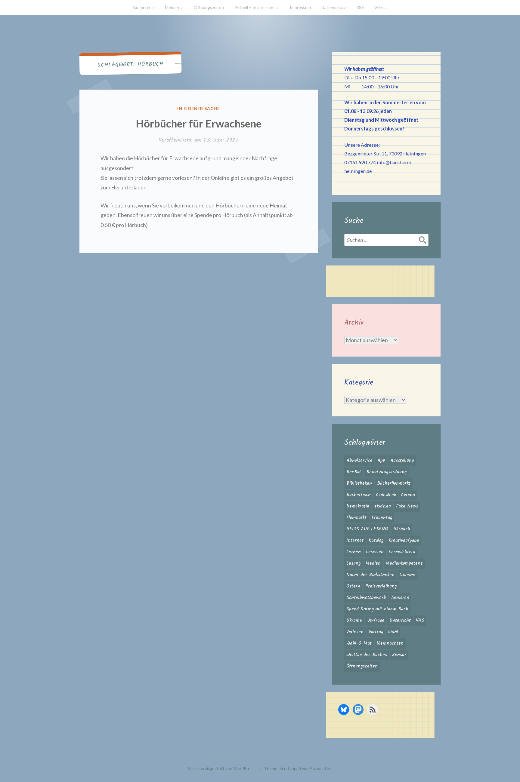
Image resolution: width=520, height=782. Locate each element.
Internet (355, 540)
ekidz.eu (382, 506)
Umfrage (375, 620)
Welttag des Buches (366, 654)
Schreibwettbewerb (366, 597)
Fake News (407, 506)
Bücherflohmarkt (393, 483)
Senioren (400, 597)
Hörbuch (401, 529)
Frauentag (382, 517)
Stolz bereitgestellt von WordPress (221, 768)
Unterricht (400, 620)
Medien (172, 7)
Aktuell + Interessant (254, 7)
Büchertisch (358, 494)
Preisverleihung (381, 586)
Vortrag (376, 632)
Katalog (376, 540)
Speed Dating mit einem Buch (377, 609)
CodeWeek (386, 494)
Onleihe (407, 574)
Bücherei (141, 7)
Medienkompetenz (404, 563)
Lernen (353, 552)
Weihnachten (390, 643)
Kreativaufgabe (403, 540)
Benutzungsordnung (386, 472)
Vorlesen (355, 632)
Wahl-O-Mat (359, 643)
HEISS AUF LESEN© (367, 529)
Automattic (320, 768)
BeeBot (353, 472)
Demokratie (357, 506)
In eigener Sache (198, 108)
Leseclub (375, 552)
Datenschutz (333, 7)
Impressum (300, 7)
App (381, 460)
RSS (360, 7)
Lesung (353, 563)
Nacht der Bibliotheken (370, 574)
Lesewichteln (402, 552)
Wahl (393, 632)
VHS (378, 7)
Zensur (399, 654)
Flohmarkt (356, 517)
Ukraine (354, 620)
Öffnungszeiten (209, 7)
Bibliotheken (359, 483)
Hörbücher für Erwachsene (199, 123)
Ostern (353, 586)
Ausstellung (402, 460)
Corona (408, 494)
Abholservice (359, 460)
